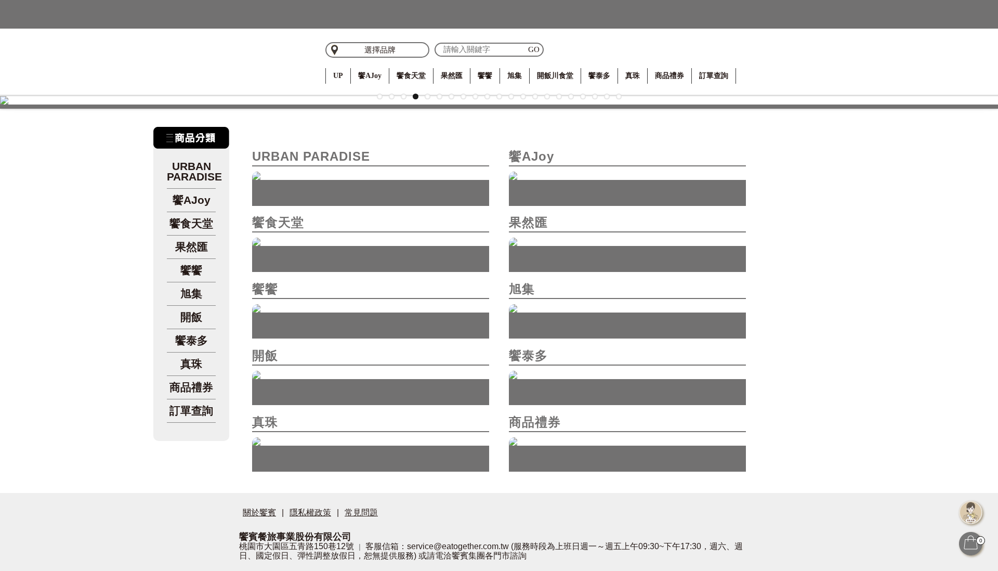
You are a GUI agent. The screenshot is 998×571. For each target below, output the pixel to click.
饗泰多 (599, 76)
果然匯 (452, 76)
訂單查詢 (713, 76)
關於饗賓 (259, 512)
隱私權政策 (310, 512)
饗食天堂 (411, 76)
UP (338, 76)
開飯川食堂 (555, 76)
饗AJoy (370, 76)
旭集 (514, 76)
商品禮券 (669, 76)
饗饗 (485, 76)
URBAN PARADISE (191, 171)
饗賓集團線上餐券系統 (270, 60)
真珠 (632, 76)
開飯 (191, 317)
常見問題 (361, 512)
